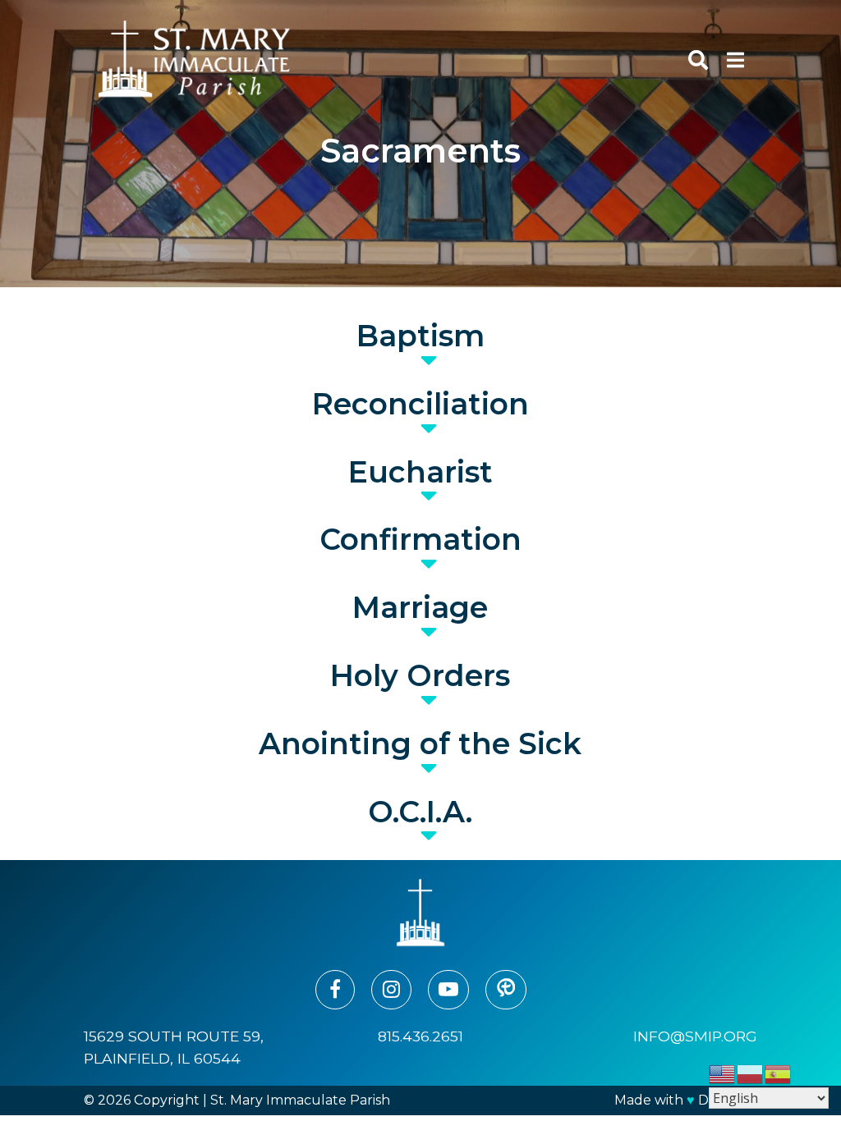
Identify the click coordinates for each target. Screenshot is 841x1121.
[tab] (420, 336)
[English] (723, 1073)
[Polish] (751, 1073)
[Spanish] (779, 1073)
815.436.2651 (420, 1036)
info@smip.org (695, 1036)
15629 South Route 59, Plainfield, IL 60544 (174, 1046)
